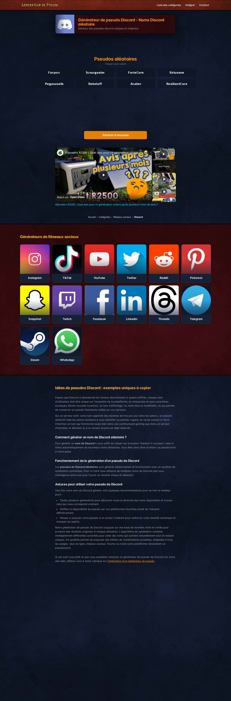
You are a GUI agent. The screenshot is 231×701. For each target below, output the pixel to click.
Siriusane (176, 72)
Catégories (104, 217)
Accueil (92, 217)
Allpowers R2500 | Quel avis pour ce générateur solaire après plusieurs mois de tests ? (103, 152)
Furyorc (54, 72)
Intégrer (190, 5)
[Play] (164, 179)
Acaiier (136, 84)
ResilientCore (176, 84)
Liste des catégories (169, 5)
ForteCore (136, 72)
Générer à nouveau (115, 135)
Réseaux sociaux (122, 217)
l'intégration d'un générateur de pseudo (130, 561)
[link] (60, 153)
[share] (145, 151)
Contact (204, 5)
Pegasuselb (54, 84)
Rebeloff (95, 84)
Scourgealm (95, 72)
